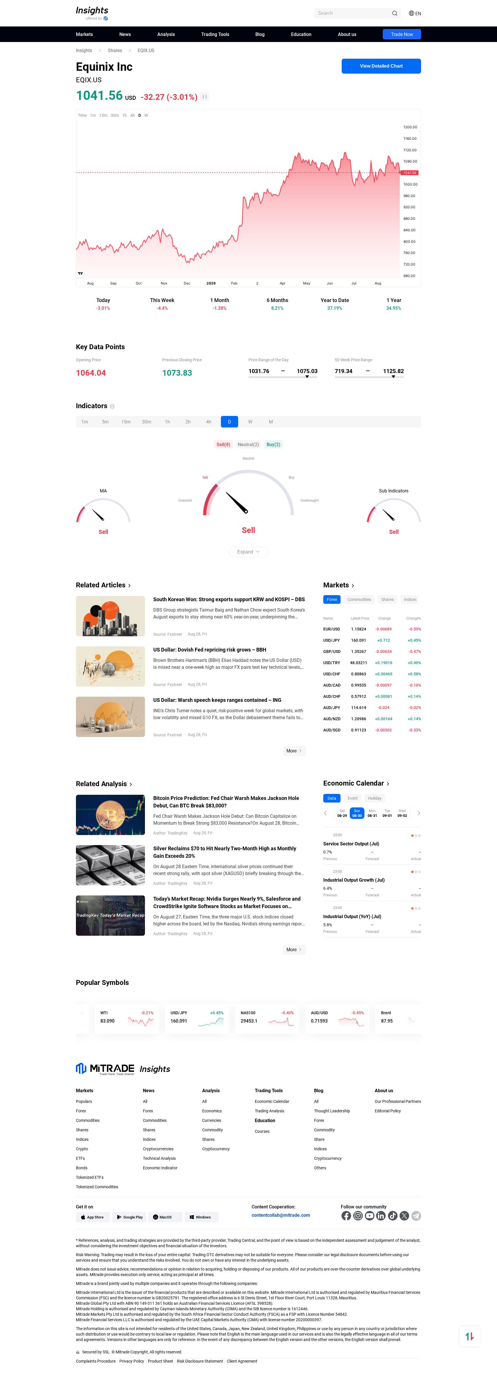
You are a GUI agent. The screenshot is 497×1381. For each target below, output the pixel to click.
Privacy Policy (131, 1361)
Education (301, 34)
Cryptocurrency (216, 1148)
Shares (115, 50)
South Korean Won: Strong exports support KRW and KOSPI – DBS (229, 599)
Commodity (212, 1129)
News (125, 34)
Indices (82, 1139)
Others (320, 1167)
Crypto (82, 1148)
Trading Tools (215, 34)
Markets (84, 34)
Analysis (166, 34)
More (291, 750)
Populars (84, 1101)
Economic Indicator (160, 1167)
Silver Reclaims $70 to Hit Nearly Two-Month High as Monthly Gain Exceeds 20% (224, 852)
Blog (260, 34)
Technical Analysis (159, 1158)
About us (347, 34)
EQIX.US (146, 50)
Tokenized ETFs (90, 1177)
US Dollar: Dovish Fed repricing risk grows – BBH (209, 649)
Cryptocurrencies (158, 1148)
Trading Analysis (269, 1110)
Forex (81, 1110)
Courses (262, 1131)
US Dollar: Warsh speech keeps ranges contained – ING (217, 699)
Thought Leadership (332, 1110)
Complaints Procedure (96, 1361)
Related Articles (100, 584)
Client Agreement (242, 1361)
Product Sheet (160, 1361)
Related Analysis (101, 783)
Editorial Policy (388, 1110)
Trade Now (402, 34)
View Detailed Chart (381, 66)
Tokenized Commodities (97, 1186)
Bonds (81, 1167)
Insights (84, 50)
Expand (245, 551)
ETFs (80, 1158)
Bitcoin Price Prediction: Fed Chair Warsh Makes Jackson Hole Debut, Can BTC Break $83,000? (226, 801)
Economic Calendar (353, 783)
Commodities (88, 1120)
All (145, 1101)
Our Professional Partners (398, 1101)
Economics (212, 1110)
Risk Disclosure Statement (200, 1361)
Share (319, 1139)
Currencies (211, 1120)
